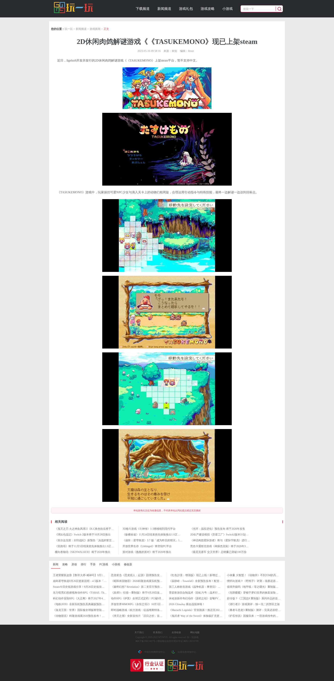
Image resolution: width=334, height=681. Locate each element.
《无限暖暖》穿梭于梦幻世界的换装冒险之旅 (254, 592)
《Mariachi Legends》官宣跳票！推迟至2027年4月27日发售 (204, 610)
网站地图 (194, 632)
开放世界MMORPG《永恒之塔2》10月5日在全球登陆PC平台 (147, 604)
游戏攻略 (208, 9)
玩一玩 (69, 28)
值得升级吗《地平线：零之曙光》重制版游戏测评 (256, 586)
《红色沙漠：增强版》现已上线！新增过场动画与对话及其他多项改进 (211, 575)
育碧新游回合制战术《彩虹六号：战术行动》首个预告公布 (204, 592)
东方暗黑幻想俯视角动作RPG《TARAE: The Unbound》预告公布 (91, 592)
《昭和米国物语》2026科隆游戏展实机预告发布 (139, 581)
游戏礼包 (186, 9)
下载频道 (143, 9)
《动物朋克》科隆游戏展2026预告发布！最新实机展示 (85, 615)
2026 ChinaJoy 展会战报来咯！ (187, 604)
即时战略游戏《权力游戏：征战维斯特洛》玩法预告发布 (145, 610)
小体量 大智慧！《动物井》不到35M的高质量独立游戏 (259, 575)
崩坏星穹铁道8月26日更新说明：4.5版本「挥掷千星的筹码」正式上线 (94, 581)
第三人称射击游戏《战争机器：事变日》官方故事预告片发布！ (207, 586)
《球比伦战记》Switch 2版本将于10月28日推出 (83, 534)
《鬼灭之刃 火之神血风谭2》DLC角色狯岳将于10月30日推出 (91, 528)
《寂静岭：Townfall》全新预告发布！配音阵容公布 (199, 581)
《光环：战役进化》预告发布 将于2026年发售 (217, 528)
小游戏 (227, 9)
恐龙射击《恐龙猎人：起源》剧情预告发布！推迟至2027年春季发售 (151, 575)
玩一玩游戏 (73, 7)
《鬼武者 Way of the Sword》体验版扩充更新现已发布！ (202, 615)
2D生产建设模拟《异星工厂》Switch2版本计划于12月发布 (224, 534)
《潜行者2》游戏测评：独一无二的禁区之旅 (253, 604)
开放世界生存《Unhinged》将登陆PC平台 (147, 546)
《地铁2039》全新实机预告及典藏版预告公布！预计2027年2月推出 (93, 604)
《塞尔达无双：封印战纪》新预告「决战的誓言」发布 (87, 540)
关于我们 (139, 632)
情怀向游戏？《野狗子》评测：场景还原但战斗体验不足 (261, 581)
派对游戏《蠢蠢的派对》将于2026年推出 (147, 552)
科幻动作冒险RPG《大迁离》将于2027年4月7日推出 (84, 598)
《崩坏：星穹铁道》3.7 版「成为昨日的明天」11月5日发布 (158, 540)
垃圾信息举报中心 (187, 652)
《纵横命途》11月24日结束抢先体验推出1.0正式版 (153, 534)
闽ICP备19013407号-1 (146, 641)
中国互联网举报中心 (154, 652)
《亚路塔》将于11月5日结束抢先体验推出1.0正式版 (86, 546)
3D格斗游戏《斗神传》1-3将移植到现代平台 (149, 528)
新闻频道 (164, 9)
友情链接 (176, 632)
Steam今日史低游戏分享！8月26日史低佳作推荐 (81, 586)
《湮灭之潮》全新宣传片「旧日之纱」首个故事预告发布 (145, 615)
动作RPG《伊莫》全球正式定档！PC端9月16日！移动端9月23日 (149, 598)
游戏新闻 (95, 28)
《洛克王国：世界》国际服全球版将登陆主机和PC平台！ (87, 610)
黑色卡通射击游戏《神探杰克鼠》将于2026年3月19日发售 (224, 546)
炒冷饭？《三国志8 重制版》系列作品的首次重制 (256, 598)
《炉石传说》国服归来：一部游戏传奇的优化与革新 (258, 615)
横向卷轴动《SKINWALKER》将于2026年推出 (82, 552)
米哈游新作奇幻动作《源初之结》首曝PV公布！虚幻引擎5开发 (206, 598)
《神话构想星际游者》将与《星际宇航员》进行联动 (221, 540)
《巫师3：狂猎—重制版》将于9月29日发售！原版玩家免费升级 (149, 592)
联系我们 (157, 632)
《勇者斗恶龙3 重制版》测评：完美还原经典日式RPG (259, 610)
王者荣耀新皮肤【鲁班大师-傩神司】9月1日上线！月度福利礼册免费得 (95, 575)
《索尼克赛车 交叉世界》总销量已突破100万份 (218, 552)
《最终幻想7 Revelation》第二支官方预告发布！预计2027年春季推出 (151, 586)
